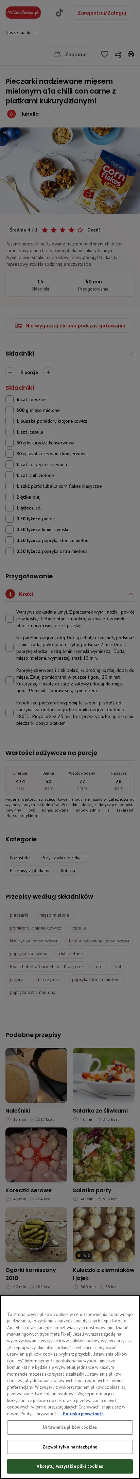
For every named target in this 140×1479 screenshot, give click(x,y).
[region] (70, 1387)
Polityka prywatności (84, 1414)
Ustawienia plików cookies (70, 1427)
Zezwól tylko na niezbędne (69, 1447)
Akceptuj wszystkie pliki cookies (70, 1466)
